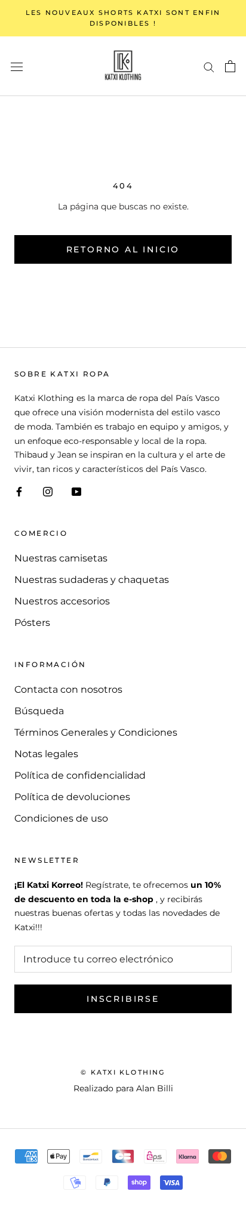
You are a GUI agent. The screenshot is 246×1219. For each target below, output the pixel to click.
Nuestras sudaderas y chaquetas (91, 579)
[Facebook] (19, 491)
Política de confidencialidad (80, 775)
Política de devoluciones (72, 797)
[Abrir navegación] (17, 66)
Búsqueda (39, 711)
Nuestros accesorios (62, 601)
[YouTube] (76, 491)
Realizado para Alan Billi (123, 1088)
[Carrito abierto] (230, 66)
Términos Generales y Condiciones (95, 732)
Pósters (32, 622)
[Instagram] (48, 491)
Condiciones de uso (61, 818)
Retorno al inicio (123, 249)
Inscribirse (123, 998)
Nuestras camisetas (60, 558)
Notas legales (46, 754)
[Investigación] (209, 66)
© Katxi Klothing (123, 1072)
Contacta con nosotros (68, 689)
